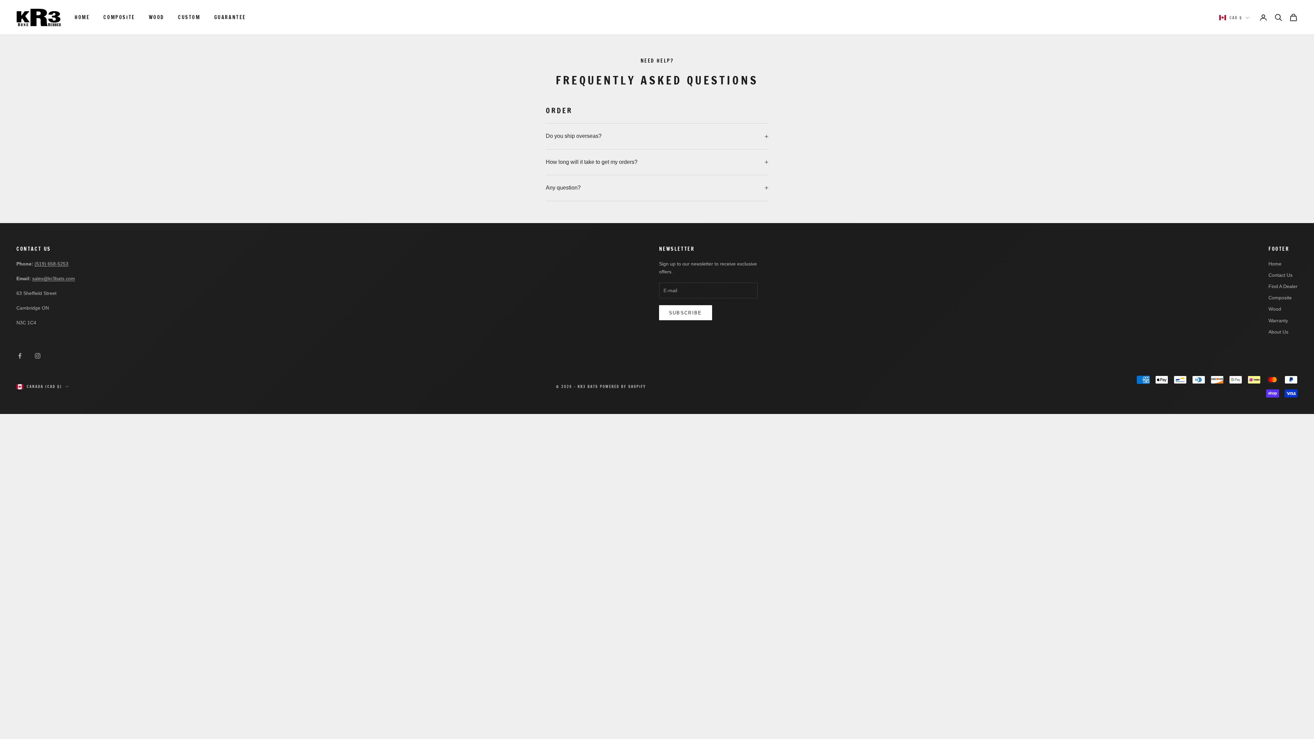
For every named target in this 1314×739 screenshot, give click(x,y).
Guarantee (230, 17)
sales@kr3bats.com (53, 278)
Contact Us (1280, 275)
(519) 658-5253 (51, 264)
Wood (156, 17)
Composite (119, 17)
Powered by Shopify (623, 386)
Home (82, 17)
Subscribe (685, 312)
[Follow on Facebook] (19, 355)
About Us (1278, 332)
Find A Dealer (1283, 286)
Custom (189, 17)
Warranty (1278, 320)
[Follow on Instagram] (37, 355)
